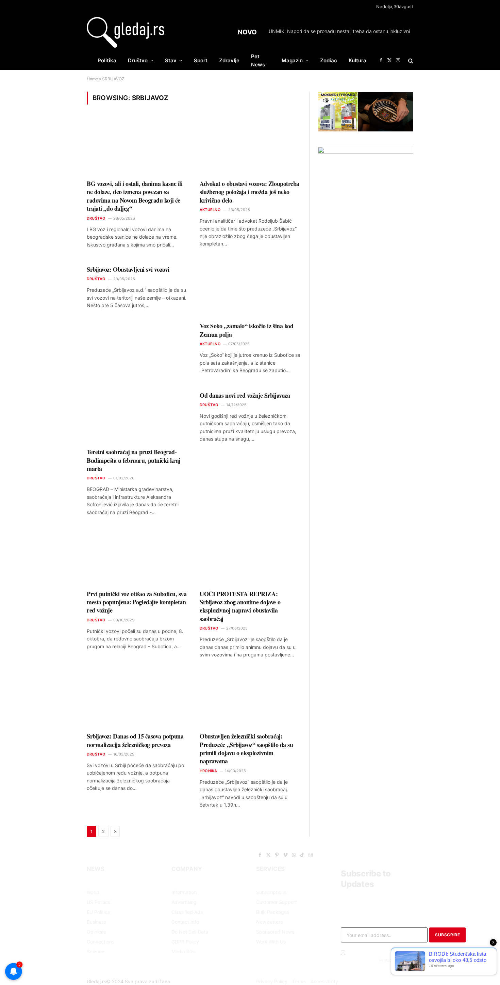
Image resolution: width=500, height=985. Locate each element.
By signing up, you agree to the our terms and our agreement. (377, 960)
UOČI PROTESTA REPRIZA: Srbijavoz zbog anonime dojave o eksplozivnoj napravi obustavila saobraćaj (240, 606)
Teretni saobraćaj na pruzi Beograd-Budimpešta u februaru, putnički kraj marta (133, 460)
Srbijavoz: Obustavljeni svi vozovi (128, 269)
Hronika (208, 770)
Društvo (138, 60)
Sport (200, 60)
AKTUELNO (210, 209)
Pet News (258, 60)
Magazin (292, 60)
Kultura (357, 60)
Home (92, 78)
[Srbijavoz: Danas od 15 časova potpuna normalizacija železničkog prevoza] (137, 699)
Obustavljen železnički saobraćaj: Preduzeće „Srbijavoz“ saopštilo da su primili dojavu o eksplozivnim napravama (246, 748)
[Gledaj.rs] (125, 32)
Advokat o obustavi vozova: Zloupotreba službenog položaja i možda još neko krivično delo (249, 191)
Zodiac (328, 60)
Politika (107, 60)
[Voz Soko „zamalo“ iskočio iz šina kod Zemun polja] (250, 289)
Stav (171, 60)
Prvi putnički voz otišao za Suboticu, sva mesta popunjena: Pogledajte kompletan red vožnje (137, 602)
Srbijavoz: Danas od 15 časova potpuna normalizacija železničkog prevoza (135, 740)
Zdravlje (229, 60)
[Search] (410, 60)
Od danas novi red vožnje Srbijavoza (245, 395)
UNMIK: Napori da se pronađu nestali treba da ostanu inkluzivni (339, 31)
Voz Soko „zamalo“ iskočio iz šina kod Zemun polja (246, 330)
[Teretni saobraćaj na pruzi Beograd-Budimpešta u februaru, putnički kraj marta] (137, 415)
